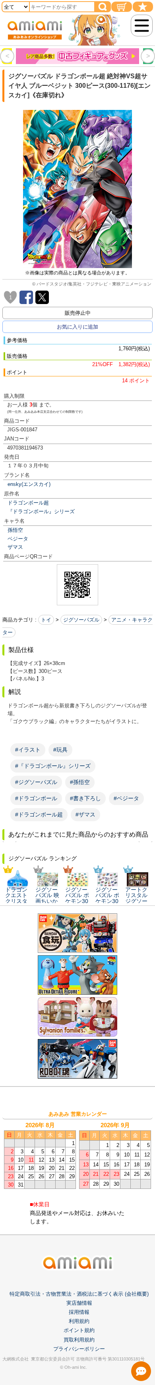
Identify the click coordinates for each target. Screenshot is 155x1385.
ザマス (15, 547)
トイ (46, 620)
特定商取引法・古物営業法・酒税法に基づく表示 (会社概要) (79, 1294)
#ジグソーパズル (36, 782)
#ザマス (85, 814)
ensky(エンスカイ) (29, 484)
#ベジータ (126, 798)
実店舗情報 (79, 1303)
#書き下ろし (85, 798)
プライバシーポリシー (79, 1349)
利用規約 (79, 1321)
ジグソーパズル (81, 620)
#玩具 (60, 749)
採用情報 (79, 1312)
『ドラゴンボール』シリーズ (41, 511)
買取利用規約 (79, 1340)
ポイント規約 (79, 1330)
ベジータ (18, 539)
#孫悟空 (80, 782)
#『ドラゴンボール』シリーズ (53, 766)
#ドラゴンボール (36, 798)
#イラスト (28, 749)
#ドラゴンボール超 (39, 814)
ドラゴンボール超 (28, 503)
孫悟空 (15, 530)
